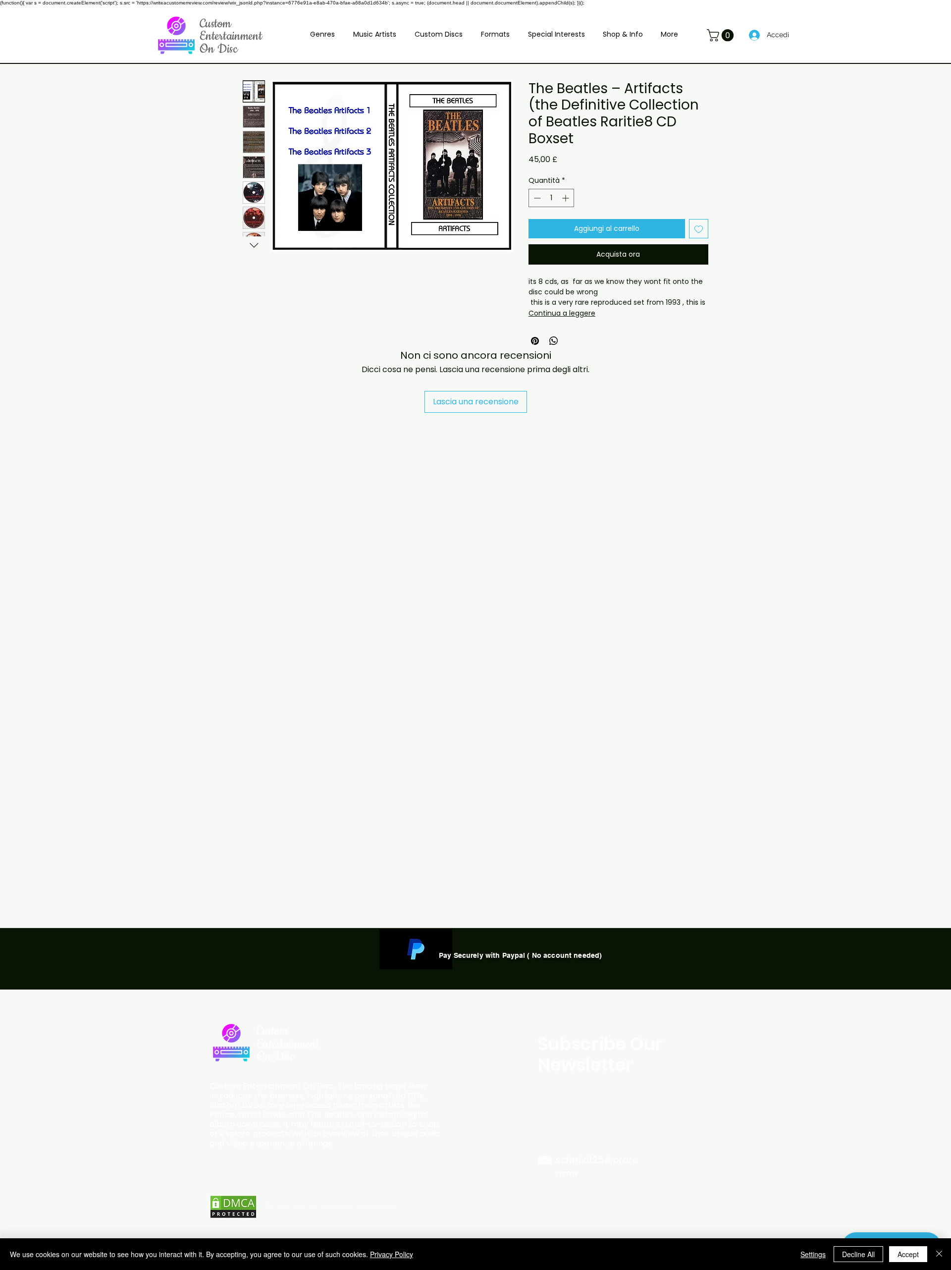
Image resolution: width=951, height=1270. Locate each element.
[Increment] (566, 198)
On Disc (219, 49)
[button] (322, 34)
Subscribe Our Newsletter (600, 1054)
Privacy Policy (391, 1254)
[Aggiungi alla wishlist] (698, 228)
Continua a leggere (561, 313)
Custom (215, 23)
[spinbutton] (551, 198)
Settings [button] (813, 1254)
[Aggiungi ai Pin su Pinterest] (535, 341)
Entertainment (231, 36)
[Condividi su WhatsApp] (554, 341)
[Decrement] (536, 198)
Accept (908, 1254)
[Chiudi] (939, 1254)
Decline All (858, 1254)
